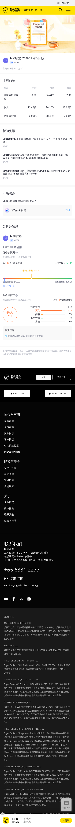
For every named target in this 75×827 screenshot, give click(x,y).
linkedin (21, 599)
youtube (6, 599)
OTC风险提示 (11, 445)
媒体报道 (9, 508)
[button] (37, 60)
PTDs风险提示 (12, 451)
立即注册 (61, 377)
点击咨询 (16, 578)
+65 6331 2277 (22, 569)
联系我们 (9, 514)
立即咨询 (66, 807)
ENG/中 (65, 3)
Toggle (68, 10)
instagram (29, 599)
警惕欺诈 (9, 480)
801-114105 (54, 650)
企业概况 (9, 502)
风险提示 (9, 433)
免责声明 (9, 427)
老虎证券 (23, 10)
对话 (67, 210)
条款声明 (9, 421)
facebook (13, 599)
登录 (44, 377)
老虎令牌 (9, 474)
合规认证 (9, 486)
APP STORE (18, 393)
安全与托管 (10, 467)
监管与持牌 (10, 520)
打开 (66, 820)
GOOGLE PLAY (59, 393)
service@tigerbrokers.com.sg (21, 585)
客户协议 (9, 439)
